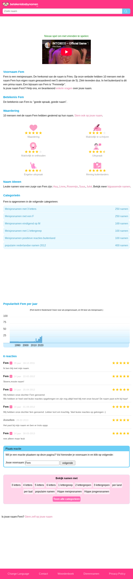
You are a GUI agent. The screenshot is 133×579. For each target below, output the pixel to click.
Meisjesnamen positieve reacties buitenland (66, 238)
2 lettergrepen (83, 485)
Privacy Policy (117, 573)
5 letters (39, 485)
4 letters (27, 485)
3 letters (16, 485)
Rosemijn (72, 186)
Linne (62, 186)
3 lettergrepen (102, 485)
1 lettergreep (65, 485)
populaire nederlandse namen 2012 (66, 245)
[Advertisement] (66, 25)
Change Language (18, 573)
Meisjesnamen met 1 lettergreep (66, 230)
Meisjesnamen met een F (66, 216)
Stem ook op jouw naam (88, 115)
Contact (43, 573)
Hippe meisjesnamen (69, 491)
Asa (55, 186)
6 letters (51, 485)
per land (117, 485)
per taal (28, 491)
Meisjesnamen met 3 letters (66, 209)
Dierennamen (91, 573)
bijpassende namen (119, 186)
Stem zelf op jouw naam (38, 516)
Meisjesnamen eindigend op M (66, 223)
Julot (89, 186)
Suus (82, 186)
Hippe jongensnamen (96, 491)
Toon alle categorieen (66, 499)
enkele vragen (64, 88)
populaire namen (45, 491)
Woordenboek (66, 573)
